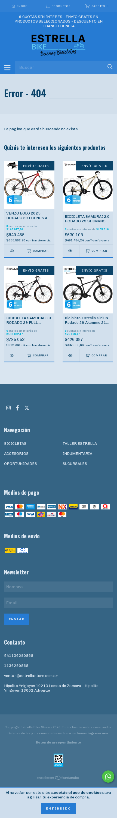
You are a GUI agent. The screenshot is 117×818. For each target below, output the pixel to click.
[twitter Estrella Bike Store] (27, 408)
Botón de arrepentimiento (58, 742)
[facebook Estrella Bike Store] (17, 408)
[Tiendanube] (58, 779)
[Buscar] (110, 66)
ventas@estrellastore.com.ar (31, 675)
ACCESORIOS (16, 453)
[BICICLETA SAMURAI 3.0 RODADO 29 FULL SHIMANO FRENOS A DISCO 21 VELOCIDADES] (12, 355)
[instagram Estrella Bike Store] (8, 408)
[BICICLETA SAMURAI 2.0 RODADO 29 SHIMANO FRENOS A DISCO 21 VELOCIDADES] (71, 251)
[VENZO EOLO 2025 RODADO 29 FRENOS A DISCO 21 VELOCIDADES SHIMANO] (12, 251)
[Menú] (7, 67)
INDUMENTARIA (77, 453)
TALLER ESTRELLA (80, 443)
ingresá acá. (98, 733)
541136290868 (18, 655)
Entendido (58, 808)
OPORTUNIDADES (20, 463)
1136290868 (16, 665)
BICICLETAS (15, 443)
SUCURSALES (75, 463)
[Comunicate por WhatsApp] (108, 776)
